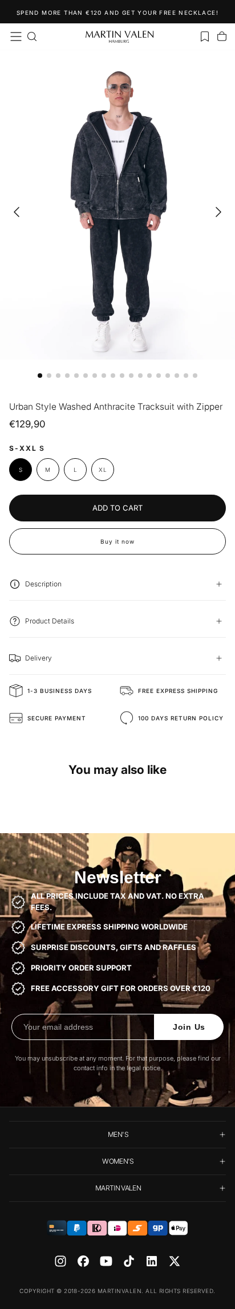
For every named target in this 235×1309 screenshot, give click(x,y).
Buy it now (117, 541)
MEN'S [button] (118, 1134)
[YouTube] (106, 1261)
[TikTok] (129, 1261)
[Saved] (204, 36)
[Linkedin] (152, 1261)
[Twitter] (174, 1261)
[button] (16, 36)
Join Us (189, 1026)
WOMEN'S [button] (118, 1161)
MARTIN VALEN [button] (118, 1188)
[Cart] (222, 36)
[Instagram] (60, 1261)
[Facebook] (83, 1261)
